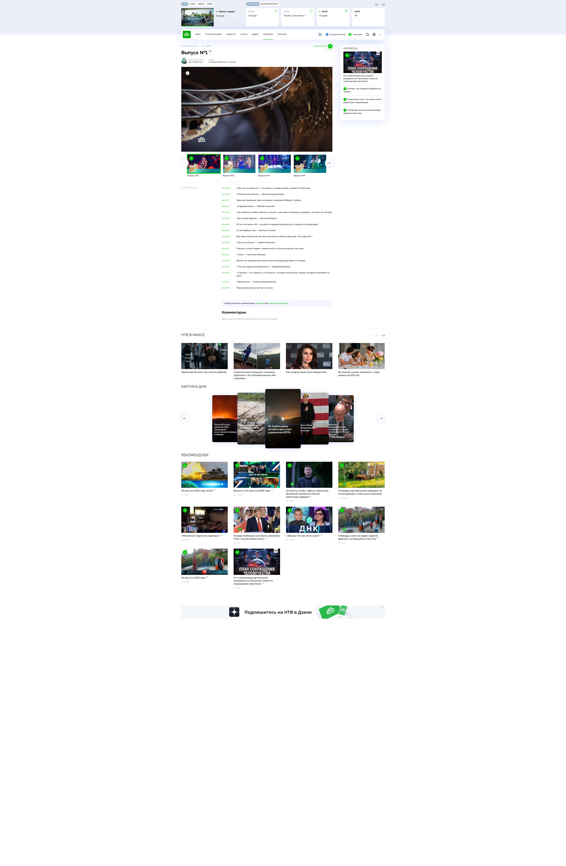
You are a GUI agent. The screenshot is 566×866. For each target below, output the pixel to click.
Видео (255, 34)
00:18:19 (225, 206)
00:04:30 (226, 188)
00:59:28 (226, 236)
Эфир (198, 34)
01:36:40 (226, 267)
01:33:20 (226, 261)
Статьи (243, 34)
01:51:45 (225, 282)
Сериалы (282, 34)
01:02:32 (226, 243)
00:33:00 (226, 218)
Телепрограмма (213, 34)
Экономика (357, 34)
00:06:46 (226, 194)
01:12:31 (225, 249)
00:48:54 (226, 230)
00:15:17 (225, 200)
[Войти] (374, 34)
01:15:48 (225, 255)
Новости (231, 34)
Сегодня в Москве (337, 34)
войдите (260, 303)
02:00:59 (226, 288)
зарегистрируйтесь (278, 303)
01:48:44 (225, 273)
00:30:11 (225, 212)
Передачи (268, 34)
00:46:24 (226, 224)
